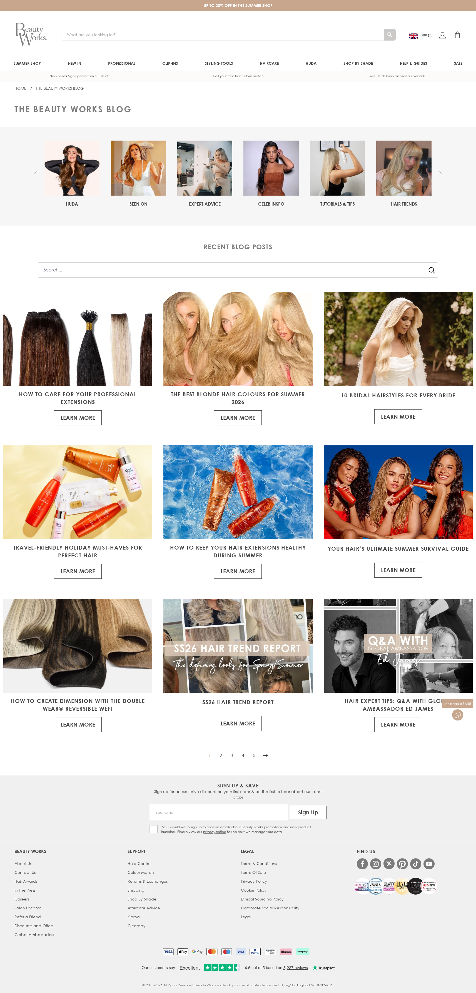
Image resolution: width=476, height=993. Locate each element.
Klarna (134, 916)
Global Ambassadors (34, 934)
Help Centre (139, 863)
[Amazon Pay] (270, 951)
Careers (21, 899)
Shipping (136, 890)
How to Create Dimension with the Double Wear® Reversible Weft (78, 705)
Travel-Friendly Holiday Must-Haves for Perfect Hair (77, 551)
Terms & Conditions (259, 863)
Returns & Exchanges (148, 881)
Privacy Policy (254, 881)
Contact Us (25, 872)
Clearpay (137, 925)
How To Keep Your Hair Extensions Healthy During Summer (238, 551)
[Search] (390, 35)
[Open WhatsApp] (457, 714)
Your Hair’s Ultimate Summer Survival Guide (398, 548)
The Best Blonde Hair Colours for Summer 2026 (238, 398)
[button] (35, 173)
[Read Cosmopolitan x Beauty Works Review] (395, 886)
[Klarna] (286, 951)
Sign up (308, 812)
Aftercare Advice (144, 907)
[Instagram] (375, 863)
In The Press (24, 890)
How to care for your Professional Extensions (78, 398)
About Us (22, 863)
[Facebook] (362, 863)
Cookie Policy (253, 890)
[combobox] (238, 270)
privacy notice (214, 831)
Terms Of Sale (253, 872)
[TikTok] (415, 863)
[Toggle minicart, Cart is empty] (457, 35)
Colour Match (141, 872)
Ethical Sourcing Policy (262, 899)
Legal (246, 916)
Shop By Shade (142, 899)
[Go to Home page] (31, 35)
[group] (72, 173)
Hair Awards (25, 881)
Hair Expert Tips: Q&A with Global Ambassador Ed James (398, 705)
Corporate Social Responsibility (270, 907)
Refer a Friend (27, 916)
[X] (389, 863)
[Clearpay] (303, 951)
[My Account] (442, 35)
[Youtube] (429, 863)
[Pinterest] (402, 863)
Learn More (78, 418)
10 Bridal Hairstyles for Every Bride (398, 395)
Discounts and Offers (33, 925)
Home (20, 88)
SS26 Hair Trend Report (238, 702)
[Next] (266, 755)
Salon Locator (27, 907)
